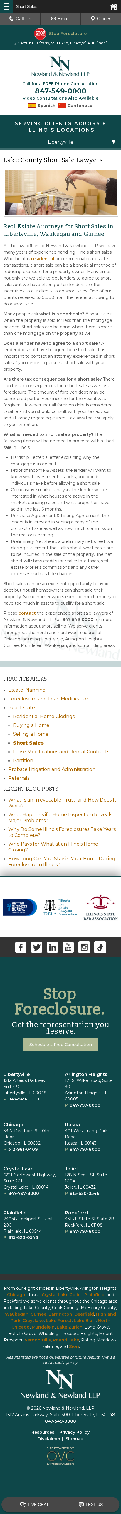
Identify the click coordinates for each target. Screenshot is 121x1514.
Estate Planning (27, 690)
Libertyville (17, 1074)
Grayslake (33, 1320)
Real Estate (21, 707)
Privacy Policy (74, 1432)
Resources (42, 1432)
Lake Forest (59, 1320)
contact (27, 613)
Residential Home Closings (44, 716)
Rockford (76, 1213)
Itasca (72, 1124)
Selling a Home (30, 734)
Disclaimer (49, 1438)
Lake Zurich (70, 1327)
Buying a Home (31, 725)
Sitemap (74, 1438)
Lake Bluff (85, 1320)
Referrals (18, 778)
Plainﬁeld (15, 1213)
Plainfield (94, 1294)
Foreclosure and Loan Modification (49, 699)
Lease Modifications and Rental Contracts (61, 752)
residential (42, 258)
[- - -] (6, 6)
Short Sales (28, 743)
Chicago (13, 1124)
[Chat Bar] (60, 1505)
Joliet (71, 1169)
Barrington (60, 1314)
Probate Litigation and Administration (51, 769)
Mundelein (43, 1327)
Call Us (23, 18)
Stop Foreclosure (68, 33)
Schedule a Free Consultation (60, 1044)
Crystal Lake (19, 1169)
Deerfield (84, 1314)
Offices (104, 18)
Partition (23, 760)
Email (64, 18)
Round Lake (66, 1340)
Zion (74, 1346)
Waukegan (16, 1314)
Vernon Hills (38, 1340)
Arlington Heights (86, 1074)
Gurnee (38, 1314)
